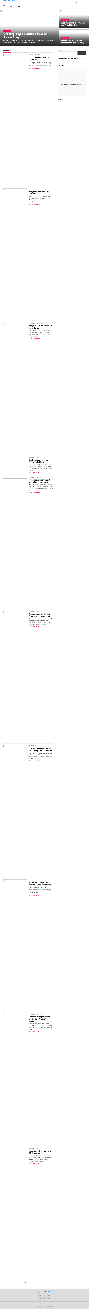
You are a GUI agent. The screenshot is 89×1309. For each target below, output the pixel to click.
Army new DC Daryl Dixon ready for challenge (40, 327)
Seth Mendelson (35, 68)
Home (11, 6)
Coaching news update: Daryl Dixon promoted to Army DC (39, 615)
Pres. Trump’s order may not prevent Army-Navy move (39, 481)
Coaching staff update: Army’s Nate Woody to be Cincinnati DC (40, 749)
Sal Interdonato (35, 472)
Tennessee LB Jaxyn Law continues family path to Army (40, 883)
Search (60, 51)
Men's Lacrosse (34, 55)
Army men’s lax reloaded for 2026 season (39, 192)
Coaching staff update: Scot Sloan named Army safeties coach (39, 1019)
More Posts (28, 1282)
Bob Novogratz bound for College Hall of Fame (38, 461)
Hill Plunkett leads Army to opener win (39, 58)
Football (18, 6)
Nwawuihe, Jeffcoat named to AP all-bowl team (40, 1152)
